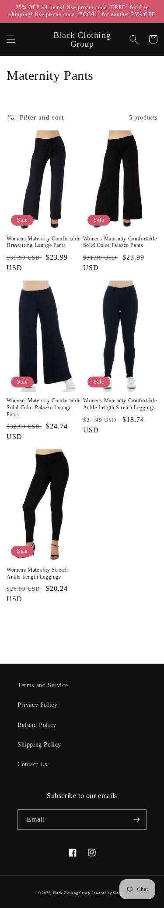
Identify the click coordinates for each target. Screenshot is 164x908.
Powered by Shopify (108, 893)
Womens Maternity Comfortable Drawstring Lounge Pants (43, 242)
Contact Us (32, 764)
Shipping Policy (39, 744)
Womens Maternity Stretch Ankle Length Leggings (37, 573)
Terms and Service (42, 685)
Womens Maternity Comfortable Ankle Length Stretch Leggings (120, 404)
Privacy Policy (37, 705)
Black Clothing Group (71, 893)
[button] (11, 39)
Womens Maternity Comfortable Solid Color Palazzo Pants (120, 242)
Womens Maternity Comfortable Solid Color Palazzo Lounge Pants (43, 407)
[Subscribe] (136, 819)
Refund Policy (36, 725)
